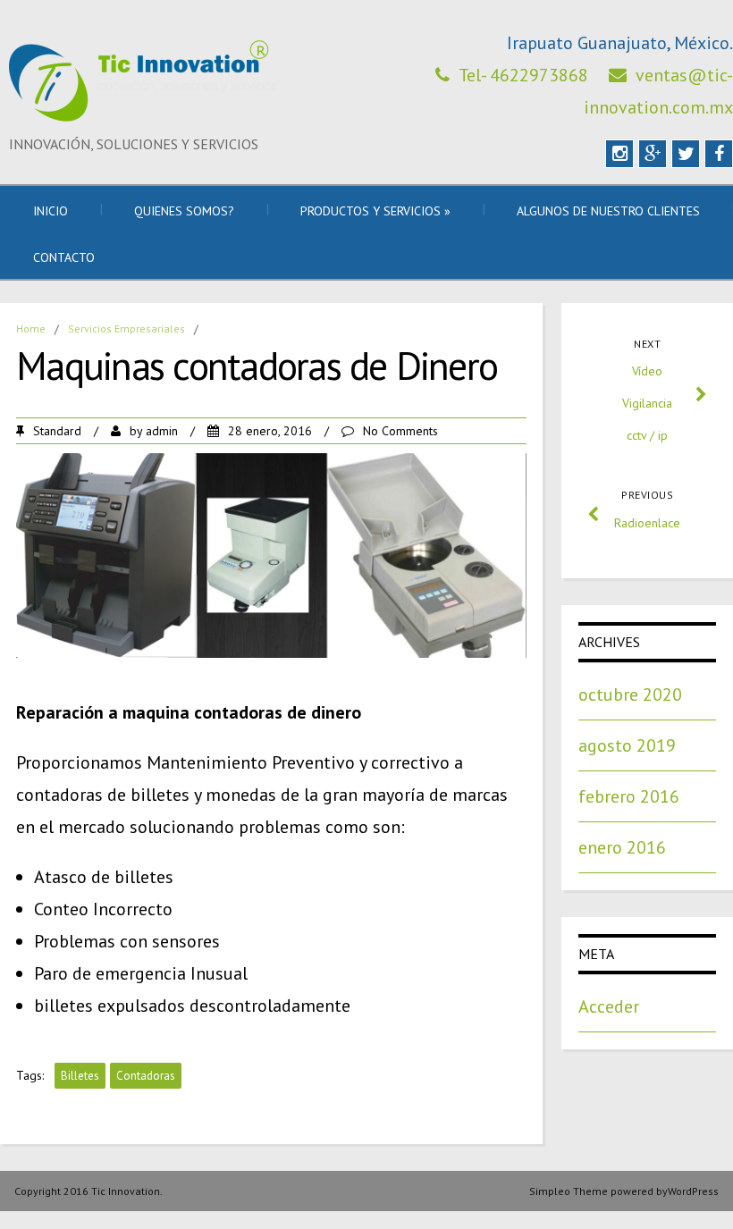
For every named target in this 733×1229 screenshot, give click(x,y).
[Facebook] (718, 153)
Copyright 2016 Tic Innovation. (88, 1191)
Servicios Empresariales (126, 328)
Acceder (608, 1006)
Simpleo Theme (568, 1191)
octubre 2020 (630, 694)
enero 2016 (622, 847)
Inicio (50, 211)
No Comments (400, 431)
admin (162, 431)
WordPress (693, 1191)
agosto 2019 (627, 745)
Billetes (80, 1075)
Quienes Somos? (184, 211)
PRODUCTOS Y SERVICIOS (375, 211)
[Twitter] (685, 153)
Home (31, 328)
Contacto (64, 257)
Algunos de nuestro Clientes (608, 211)
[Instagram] (619, 153)
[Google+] (652, 153)
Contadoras (145, 1075)
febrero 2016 (628, 796)
